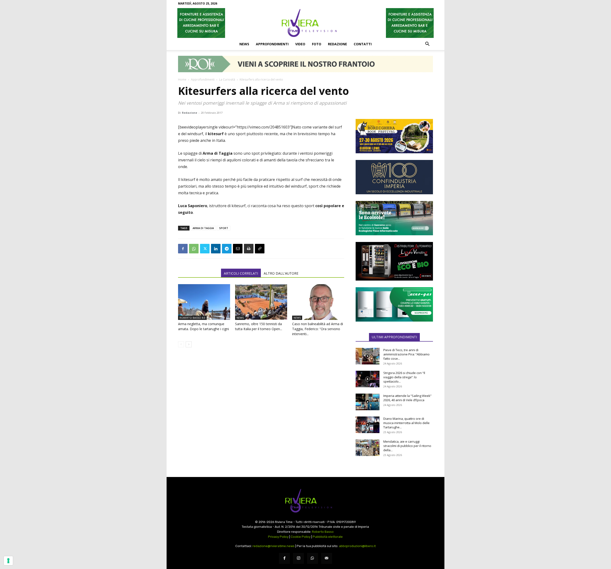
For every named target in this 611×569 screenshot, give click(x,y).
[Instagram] (298, 558)
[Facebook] (183, 248)
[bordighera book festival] (394, 136)
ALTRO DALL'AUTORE (281, 273)
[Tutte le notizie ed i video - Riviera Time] (305, 501)
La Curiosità (227, 79)
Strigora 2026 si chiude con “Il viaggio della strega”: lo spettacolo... (404, 377)
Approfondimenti (272, 44)
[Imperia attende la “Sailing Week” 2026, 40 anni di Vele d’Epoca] (367, 402)
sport (223, 228)
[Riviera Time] (305, 23)
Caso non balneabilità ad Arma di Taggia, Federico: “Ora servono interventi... (317, 329)
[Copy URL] (259, 248)
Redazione (337, 44)
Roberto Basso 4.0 (192, 317)
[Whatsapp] (312, 558)
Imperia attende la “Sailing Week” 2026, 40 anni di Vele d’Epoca (407, 398)
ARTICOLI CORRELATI (241, 273)
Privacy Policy (278, 536)
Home (182, 79)
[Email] (237, 248)
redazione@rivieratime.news (274, 546)
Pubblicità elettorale (328, 536)
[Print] (248, 248)
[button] (427, 44)
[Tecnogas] (394, 304)
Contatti (363, 44)
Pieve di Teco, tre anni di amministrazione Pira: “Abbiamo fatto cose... (406, 354)
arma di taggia (203, 228)
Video (300, 44)
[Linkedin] (216, 248)
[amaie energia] (394, 218)
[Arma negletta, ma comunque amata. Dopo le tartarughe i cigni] (204, 302)
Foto (316, 44)
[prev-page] (181, 344)
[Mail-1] (326, 558)
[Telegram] (227, 248)
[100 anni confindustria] (394, 177)
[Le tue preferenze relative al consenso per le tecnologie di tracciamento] (8, 560)
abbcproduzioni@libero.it (357, 546)
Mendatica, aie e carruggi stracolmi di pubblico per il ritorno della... (407, 445)
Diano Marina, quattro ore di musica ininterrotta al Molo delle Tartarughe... (406, 422)
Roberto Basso (323, 531)
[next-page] (189, 344)
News (244, 44)
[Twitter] (205, 248)
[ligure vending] (394, 261)
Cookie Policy (301, 536)
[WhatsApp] (194, 248)
